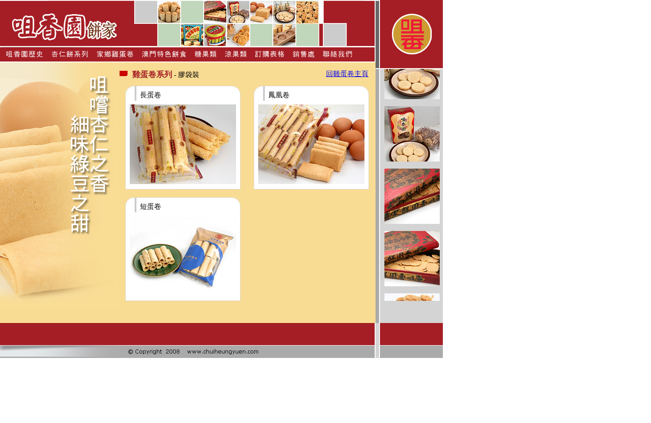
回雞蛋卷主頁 (347, 73)
